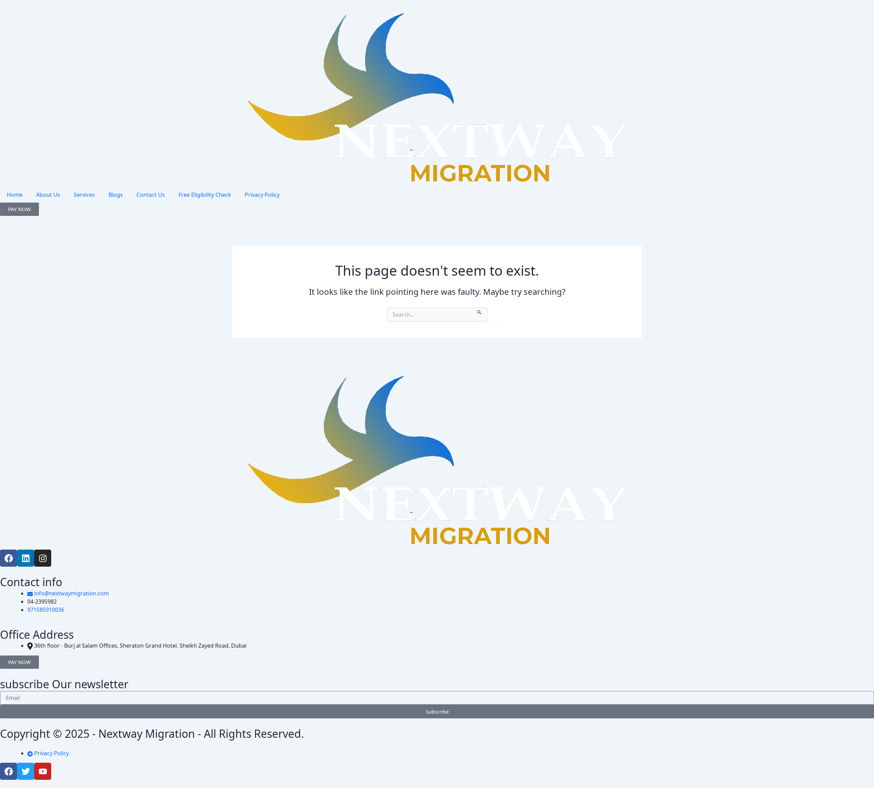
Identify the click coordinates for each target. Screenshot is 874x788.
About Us (48, 194)
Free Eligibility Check (205, 194)
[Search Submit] (479, 311)
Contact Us (151, 194)
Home (15, 194)
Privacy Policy (262, 194)
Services (84, 194)
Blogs (116, 194)
